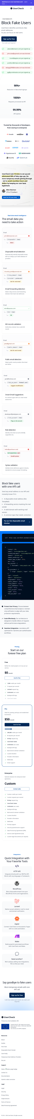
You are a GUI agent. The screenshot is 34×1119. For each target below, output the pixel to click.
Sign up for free (9, 39)
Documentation (5, 1076)
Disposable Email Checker (8, 1050)
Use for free (17, 678)
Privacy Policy (5, 1095)
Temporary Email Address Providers (11, 1057)
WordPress (17, 889)
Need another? (17, 959)
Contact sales (17, 789)
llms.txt (3, 1060)
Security (3, 1091)
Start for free (17, 724)
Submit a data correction (8, 1079)
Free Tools (4, 1046)
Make (17, 941)
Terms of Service (5, 1102)
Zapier (17, 924)
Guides (3, 1043)
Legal (2, 1088)
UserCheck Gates (12, 698)
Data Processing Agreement (9, 1105)
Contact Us (4, 1072)
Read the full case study (10, 197)
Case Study (4, 1053)
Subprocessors (5, 1098)
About (3, 1040)
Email (5, 232)
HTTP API (17, 871)
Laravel (17, 906)
